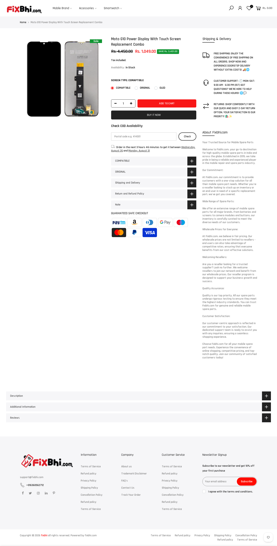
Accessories (86, 8)
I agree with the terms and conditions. (230, 491)
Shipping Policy (89, 488)
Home (23, 22)
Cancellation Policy (91, 495)
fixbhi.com (91, 535)
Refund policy (88, 473)
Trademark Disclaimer (134, 473)
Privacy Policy (88, 481)
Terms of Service (91, 466)
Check (187, 136)
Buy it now (154, 115)
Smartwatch (111, 8)
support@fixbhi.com (31, 477)
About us (126, 466)
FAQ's (124, 481)
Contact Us (127, 488)
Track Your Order (131, 495)
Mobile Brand (61, 8)
